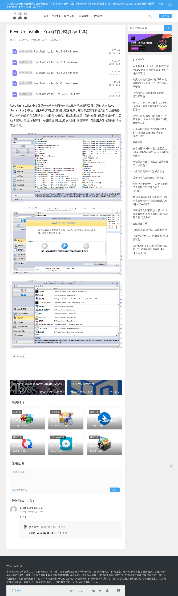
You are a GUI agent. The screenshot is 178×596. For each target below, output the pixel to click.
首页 (46, 16)
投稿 (166, 15)
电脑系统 (84, 16)
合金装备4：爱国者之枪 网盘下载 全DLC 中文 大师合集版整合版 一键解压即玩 (151, 70)
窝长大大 (34, 527)
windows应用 (19, 356)
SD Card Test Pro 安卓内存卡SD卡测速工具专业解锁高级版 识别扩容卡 (150, 106)
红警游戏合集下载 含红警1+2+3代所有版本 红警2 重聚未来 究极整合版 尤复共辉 (150, 214)
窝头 (12, 39)
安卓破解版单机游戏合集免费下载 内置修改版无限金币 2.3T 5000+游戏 (150, 132)
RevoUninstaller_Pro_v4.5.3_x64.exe (57, 94)
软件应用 (69, 16)
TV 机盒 (98, 16)
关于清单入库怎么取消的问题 (148, 177)
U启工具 (17, 411)
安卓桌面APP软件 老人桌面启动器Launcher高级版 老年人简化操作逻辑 (151, 152)
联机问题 (138, 142)
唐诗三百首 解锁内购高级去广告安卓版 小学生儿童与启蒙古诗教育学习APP (150, 119)
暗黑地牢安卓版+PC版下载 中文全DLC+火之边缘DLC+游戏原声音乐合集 (151, 83)
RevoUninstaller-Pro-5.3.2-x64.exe (56, 62)
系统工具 (56, 39)
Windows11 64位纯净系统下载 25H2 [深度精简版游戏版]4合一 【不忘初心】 (150, 249)
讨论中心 (56, 16)
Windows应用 (57, 437)
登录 (14, 489)
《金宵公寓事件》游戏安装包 (148, 171)
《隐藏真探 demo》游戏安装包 (150, 229)
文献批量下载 (140, 223)
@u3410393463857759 (42, 532)
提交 (115, 489)
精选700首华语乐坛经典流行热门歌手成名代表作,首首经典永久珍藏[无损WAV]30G (151, 200)
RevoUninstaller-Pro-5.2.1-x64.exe (56, 73)
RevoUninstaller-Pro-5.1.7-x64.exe (56, 83)
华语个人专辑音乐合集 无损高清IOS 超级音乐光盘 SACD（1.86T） (150, 187)
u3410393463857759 (31, 507)
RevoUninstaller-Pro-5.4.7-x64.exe (56, 51)
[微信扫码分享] (93, 591)
